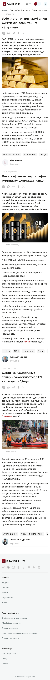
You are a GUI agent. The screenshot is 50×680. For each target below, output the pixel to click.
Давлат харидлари (10, 638)
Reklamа (5, 663)
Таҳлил (5, 592)
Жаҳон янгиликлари (32, 534)
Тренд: (5, 10)
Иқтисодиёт (7, 597)
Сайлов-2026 (16, 10)
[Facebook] (18, 33)
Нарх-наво (28, 351)
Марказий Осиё (11, 154)
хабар (27, 341)
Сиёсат (5, 587)
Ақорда (26, 10)
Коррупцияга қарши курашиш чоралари (19, 633)
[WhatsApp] (8, 33)
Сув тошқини (10, 534)
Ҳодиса (45, 10)
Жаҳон (5, 602)
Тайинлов (36, 10)
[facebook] (18, 567)
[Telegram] (13, 33)
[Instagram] (3, 33)
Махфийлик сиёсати (11, 623)
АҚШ (16, 351)
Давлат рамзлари (10, 628)
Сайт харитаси (9, 653)
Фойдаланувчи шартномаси (14, 618)
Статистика (30, 154)
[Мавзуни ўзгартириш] (37, 4)
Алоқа (4, 658)
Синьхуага (7, 416)
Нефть (6, 351)
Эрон (41, 351)
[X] (23, 33)
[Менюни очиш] (45, 4)
